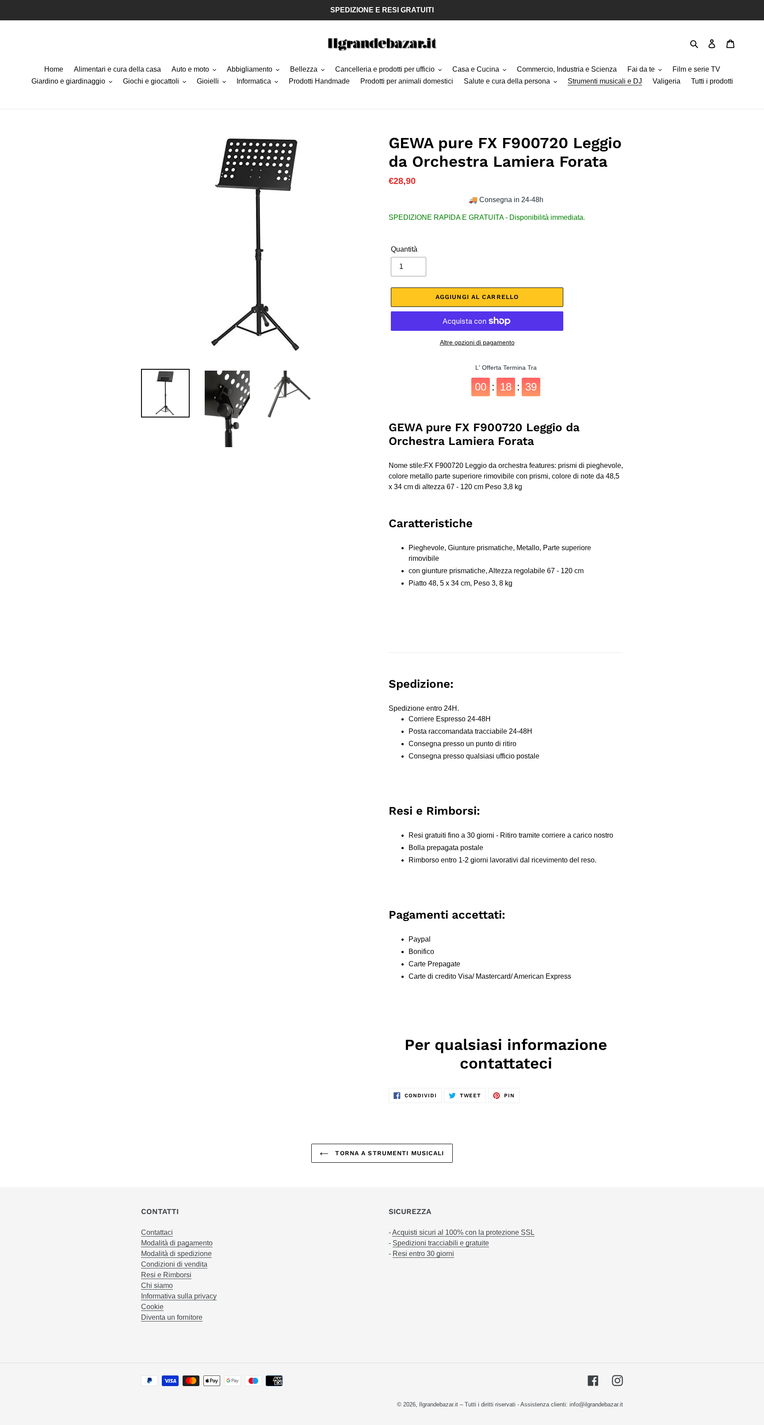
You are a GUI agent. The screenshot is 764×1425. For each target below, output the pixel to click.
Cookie (152, 1306)
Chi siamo (157, 1285)
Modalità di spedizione (176, 1253)
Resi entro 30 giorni (423, 1253)
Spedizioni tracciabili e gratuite (441, 1243)
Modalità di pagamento (177, 1243)
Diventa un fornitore (171, 1317)
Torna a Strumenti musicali (388, 1153)
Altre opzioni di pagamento (477, 342)
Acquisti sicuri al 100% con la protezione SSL (463, 1232)
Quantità (404, 249)
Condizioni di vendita (174, 1264)
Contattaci (157, 1232)
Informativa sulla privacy (179, 1296)
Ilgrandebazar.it (438, 1404)
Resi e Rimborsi (166, 1275)
